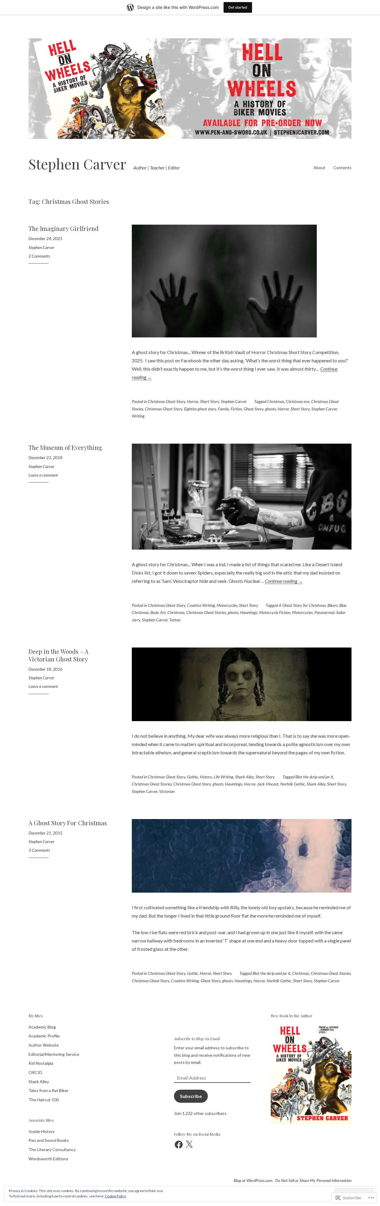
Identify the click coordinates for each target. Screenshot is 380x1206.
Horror (192, 401)
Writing (138, 415)
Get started (237, 7)
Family (223, 408)
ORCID (35, 1072)
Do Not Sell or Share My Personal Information (313, 1180)
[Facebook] (178, 1144)
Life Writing (223, 776)
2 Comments (39, 255)
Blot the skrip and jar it (314, 776)
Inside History (41, 1131)
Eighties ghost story (200, 408)
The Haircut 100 (43, 1099)
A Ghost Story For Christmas (67, 823)
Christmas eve (297, 401)
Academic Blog (42, 1026)
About (319, 167)
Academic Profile (44, 1035)
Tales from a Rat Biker (48, 1090)
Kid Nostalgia (40, 1063)
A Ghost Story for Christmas (302, 605)
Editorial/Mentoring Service (53, 1054)
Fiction (236, 408)
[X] (189, 1144)
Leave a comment (43, 474)
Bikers (332, 605)
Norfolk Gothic (292, 783)
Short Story (209, 401)
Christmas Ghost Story (166, 401)
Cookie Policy (115, 1196)
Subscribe (191, 1096)
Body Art (158, 612)
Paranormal (324, 612)
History (206, 776)
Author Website (43, 1045)
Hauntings (248, 612)
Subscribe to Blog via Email (197, 1038)
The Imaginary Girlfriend (63, 228)
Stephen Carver (77, 163)
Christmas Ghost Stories (206, 612)
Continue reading (284, 581)
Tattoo (174, 619)
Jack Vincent (267, 783)
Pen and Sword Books (48, 1140)
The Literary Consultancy (52, 1149)
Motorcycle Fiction (274, 612)
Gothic (192, 776)
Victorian (167, 791)
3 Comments (39, 850)
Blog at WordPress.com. (253, 1180)
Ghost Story (253, 408)
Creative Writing (201, 605)
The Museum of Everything (65, 447)
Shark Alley (244, 776)
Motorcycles (227, 605)
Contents (342, 167)
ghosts (270, 408)
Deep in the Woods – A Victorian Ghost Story (58, 655)
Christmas (275, 401)
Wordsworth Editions (48, 1158)
